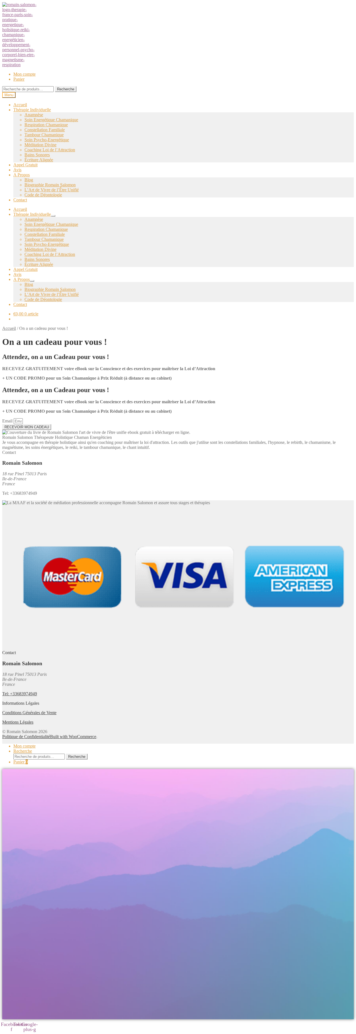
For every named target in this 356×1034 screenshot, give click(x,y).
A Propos (21, 174)
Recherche (65, 89)
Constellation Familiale (44, 129)
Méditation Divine (40, 144)
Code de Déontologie (43, 194)
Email (8, 421)
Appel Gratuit (25, 164)
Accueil (20, 104)
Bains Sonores (37, 154)
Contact (20, 199)
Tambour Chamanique (44, 134)
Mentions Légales (17, 722)
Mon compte (24, 74)
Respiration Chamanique (46, 124)
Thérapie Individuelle (32, 109)
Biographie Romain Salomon (50, 184)
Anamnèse (33, 114)
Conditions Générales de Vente (29, 712)
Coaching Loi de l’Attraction (49, 149)
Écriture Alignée (38, 159)
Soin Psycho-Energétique (46, 139)
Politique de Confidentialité (26, 736)
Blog (28, 179)
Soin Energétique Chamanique (51, 119)
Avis (17, 169)
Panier (18, 79)
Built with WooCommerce (73, 736)
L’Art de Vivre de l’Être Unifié (51, 189)
